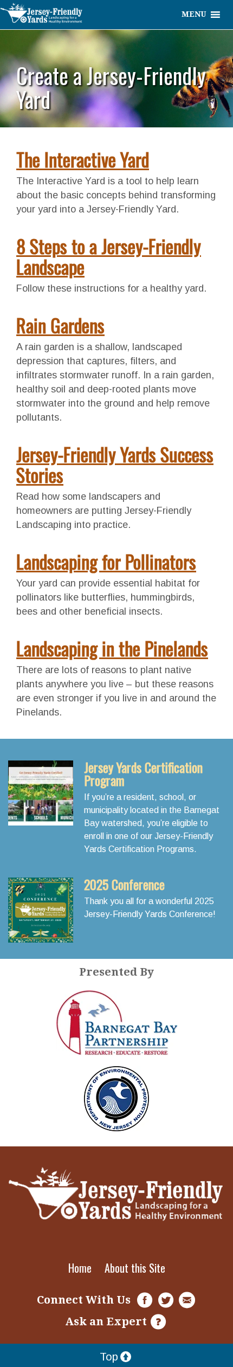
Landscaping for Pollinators (106, 561)
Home (80, 1268)
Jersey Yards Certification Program (143, 773)
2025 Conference (124, 884)
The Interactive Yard (82, 159)
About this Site (135, 1268)
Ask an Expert (106, 1321)
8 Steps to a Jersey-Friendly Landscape (108, 256)
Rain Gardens (60, 325)
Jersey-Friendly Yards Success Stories (114, 464)
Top (109, 1357)
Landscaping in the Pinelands (112, 648)
